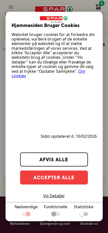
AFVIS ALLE (53, 159)
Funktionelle (55, 206)
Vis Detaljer (54, 195)
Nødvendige (26, 206)
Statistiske (83, 206)
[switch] (83, 214)
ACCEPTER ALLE (54, 177)
